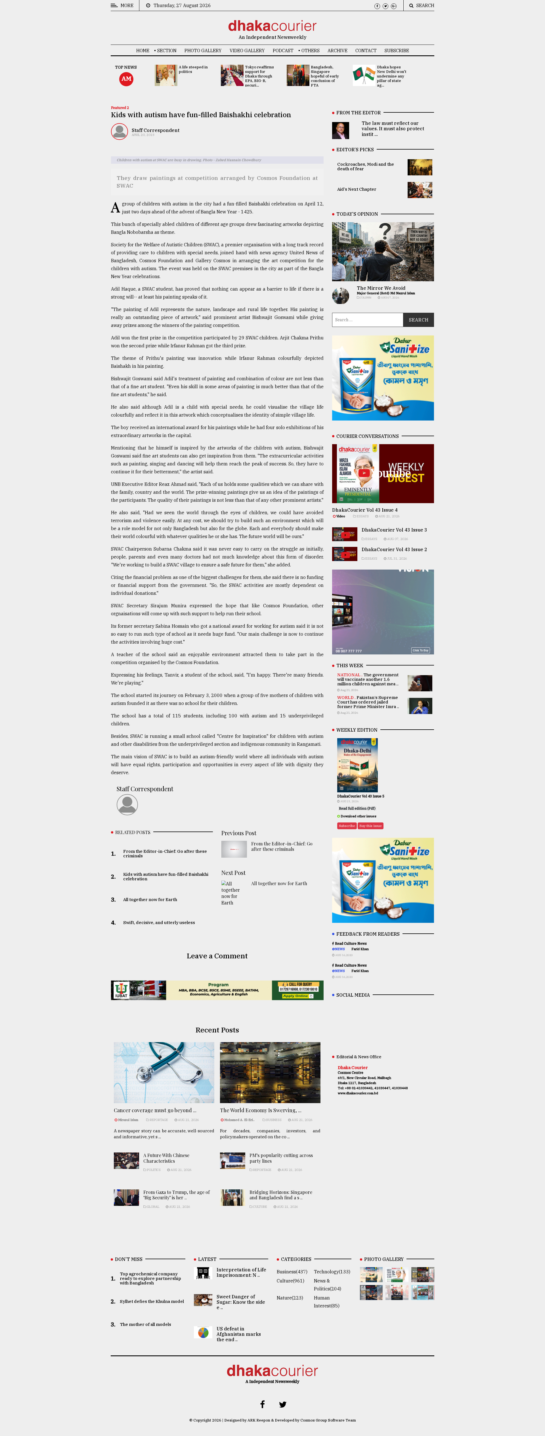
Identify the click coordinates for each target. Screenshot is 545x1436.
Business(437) (292, 1272)
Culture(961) (290, 1281)
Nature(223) (290, 1298)
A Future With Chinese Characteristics (166, 1158)
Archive (337, 50)
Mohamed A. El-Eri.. (239, 1120)
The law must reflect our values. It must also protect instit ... (393, 128)
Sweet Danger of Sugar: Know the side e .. (241, 1302)
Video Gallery (247, 50)
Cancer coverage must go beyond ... (155, 1110)
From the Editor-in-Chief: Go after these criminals (282, 846)
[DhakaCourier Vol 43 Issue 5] (371, 1278)
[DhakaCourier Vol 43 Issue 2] (371, 1296)
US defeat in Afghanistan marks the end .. (239, 1334)
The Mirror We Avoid (381, 288)
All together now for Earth (279, 883)
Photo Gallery (203, 50)
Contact (366, 50)
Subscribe (397, 50)
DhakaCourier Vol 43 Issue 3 (394, 530)
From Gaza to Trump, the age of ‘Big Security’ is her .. (176, 1194)
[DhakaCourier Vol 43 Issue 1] (396, 1296)
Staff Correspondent (155, 130)
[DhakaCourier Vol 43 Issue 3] (422, 1278)
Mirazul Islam (128, 1120)
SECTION (167, 50)
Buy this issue (370, 826)
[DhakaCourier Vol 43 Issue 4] (396, 1278)
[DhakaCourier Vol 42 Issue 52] (422, 1296)
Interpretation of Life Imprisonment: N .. (241, 1272)
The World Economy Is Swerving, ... (260, 1110)
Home (142, 50)
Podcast (283, 50)
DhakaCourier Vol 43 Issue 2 (394, 549)
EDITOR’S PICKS (355, 149)
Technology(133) (332, 1272)
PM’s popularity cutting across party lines (281, 1158)
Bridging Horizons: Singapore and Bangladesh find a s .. (281, 1194)
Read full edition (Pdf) (357, 808)
